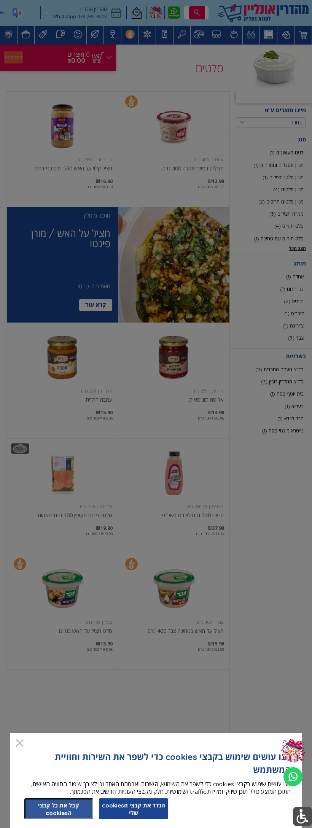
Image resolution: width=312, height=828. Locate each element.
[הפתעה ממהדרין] (292, 751)
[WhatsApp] (292, 776)
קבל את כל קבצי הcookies (58, 809)
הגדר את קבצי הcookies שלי (133, 809)
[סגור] (20, 744)
